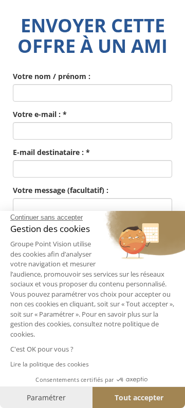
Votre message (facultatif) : (60, 190)
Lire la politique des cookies (49, 364)
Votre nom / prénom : (51, 76)
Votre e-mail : (40, 114)
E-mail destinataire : (51, 152)
